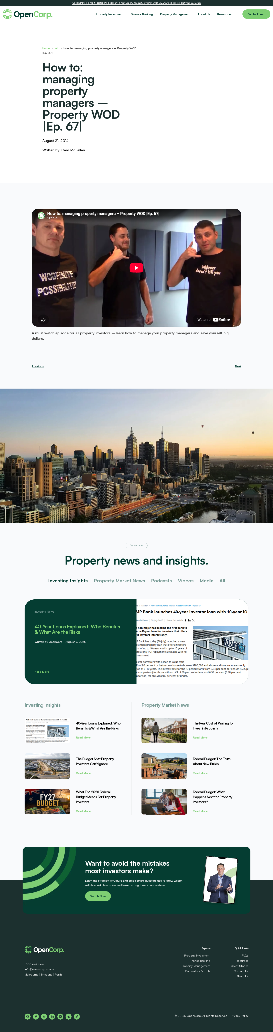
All (56, 48)
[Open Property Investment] (125, 14)
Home (46, 48)
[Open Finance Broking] (155, 14)
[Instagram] (44, 1017)
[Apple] (69, 1017)
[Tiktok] (77, 1017)
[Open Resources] (233, 14)
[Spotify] (60, 1017)
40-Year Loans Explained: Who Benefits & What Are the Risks (77, 629)
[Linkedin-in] (52, 1017)
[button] (136, 545)
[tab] (68, 580)
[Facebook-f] (36, 1017)
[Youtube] (28, 1017)
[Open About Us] (212, 14)
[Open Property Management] (192, 14)
